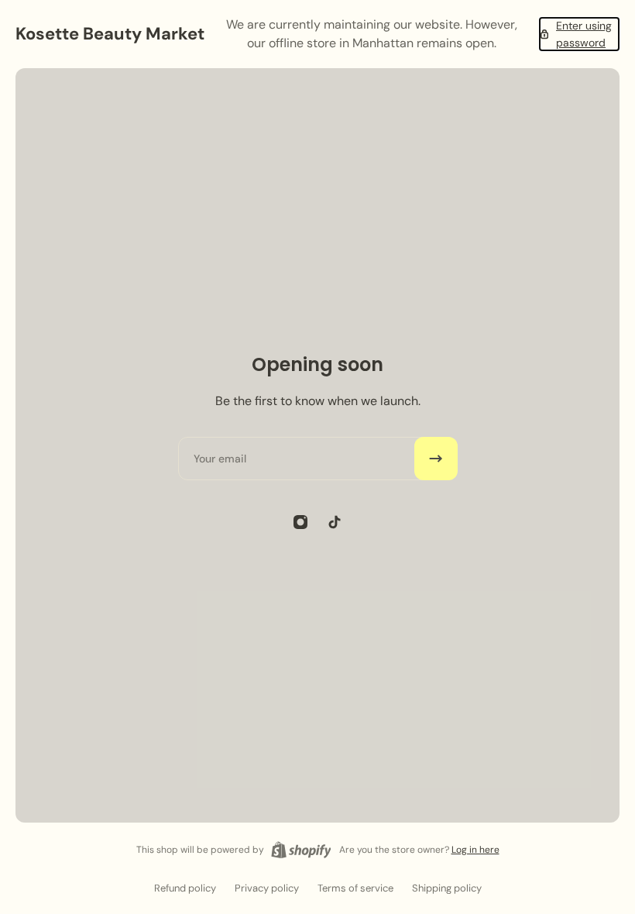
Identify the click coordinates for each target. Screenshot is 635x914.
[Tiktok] (335, 522)
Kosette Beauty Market (109, 33)
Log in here (475, 850)
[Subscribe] (436, 458)
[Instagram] (300, 522)
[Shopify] (301, 849)
